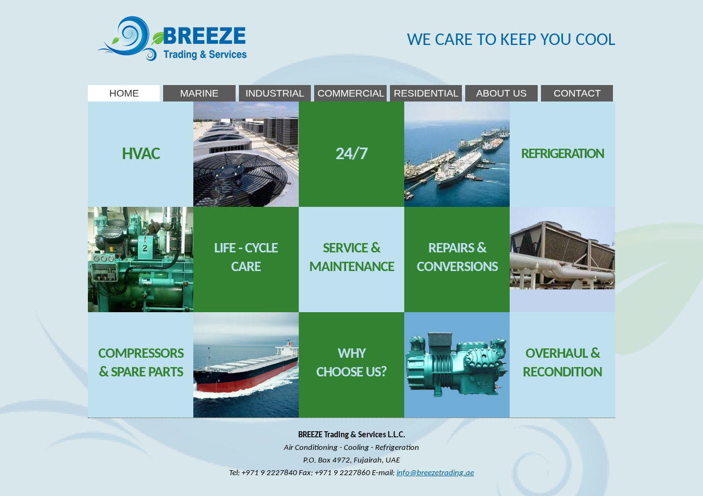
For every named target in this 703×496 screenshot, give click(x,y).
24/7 (351, 155)
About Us (501, 93)
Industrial (275, 93)
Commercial (350, 93)
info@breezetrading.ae (435, 473)
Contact (577, 93)
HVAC (141, 155)
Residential (426, 93)
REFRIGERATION (562, 154)
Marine (199, 93)
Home (124, 93)
